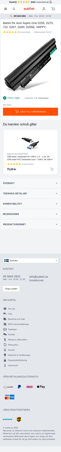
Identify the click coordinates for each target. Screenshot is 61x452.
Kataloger (12, 329)
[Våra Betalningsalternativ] (8, 387)
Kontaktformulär (36, 280)
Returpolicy (13, 345)
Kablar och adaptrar (17, 154)
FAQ (10, 314)
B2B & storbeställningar (18, 324)
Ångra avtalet (11, 289)
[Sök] (14, 9)
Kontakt (11, 334)
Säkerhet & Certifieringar (19, 355)
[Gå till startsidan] (29, 8)
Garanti (11, 350)
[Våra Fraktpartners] (7, 419)
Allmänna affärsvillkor (17, 339)
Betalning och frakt (16, 319)
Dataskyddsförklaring (17, 360)
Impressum (13, 365)
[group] (10, 32)
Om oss (11, 309)
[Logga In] (44, 9)
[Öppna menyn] (6, 8)
